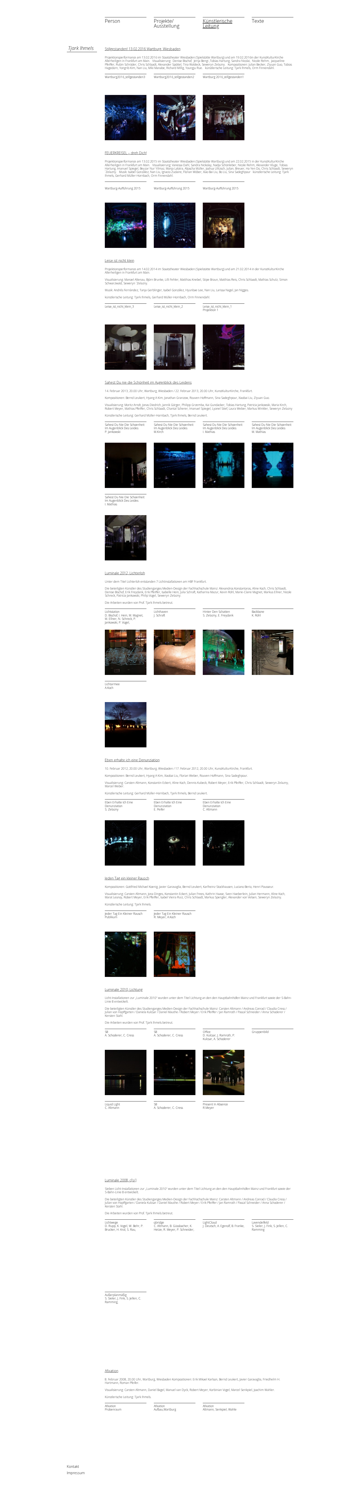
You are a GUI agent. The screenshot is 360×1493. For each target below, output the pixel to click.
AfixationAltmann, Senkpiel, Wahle (220, 1408)
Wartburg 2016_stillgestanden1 (223, 77)
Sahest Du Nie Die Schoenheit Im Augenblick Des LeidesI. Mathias (222, 428)
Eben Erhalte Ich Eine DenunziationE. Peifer (168, 806)
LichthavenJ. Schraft (161, 613)
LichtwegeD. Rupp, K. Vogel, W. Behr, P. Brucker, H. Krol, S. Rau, (124, 1226)
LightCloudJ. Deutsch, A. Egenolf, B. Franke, (223, 1224)
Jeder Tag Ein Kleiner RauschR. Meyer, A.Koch (173, 915)
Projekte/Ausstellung (166, 23)
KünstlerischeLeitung (217, 23)
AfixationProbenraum (113, 1408)
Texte (258, 21)
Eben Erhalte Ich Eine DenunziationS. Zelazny (119, 806)
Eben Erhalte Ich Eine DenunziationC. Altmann (217, 806)
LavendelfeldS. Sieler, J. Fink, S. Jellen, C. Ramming (270, 1226)
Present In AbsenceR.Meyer (215, 1106)
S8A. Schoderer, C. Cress (119, 1033)
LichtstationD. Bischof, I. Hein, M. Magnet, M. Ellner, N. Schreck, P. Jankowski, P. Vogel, (124, 617)
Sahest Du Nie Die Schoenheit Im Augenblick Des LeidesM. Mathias (271, 428)
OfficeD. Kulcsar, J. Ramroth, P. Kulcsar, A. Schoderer (219, 1035)
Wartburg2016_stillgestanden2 (174, 77)
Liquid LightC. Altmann (112, 1106)
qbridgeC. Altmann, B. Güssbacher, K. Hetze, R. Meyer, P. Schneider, (174, 1226)
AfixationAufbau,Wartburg (165, 1408)
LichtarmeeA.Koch (112, 686)
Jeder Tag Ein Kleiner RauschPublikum (124, 915)
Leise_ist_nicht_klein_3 (119, 307)
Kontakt (73, 1466)
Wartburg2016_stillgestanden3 (125, 77)
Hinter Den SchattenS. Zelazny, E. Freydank (218, 613)
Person (112, 21)
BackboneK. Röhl (258, 613)
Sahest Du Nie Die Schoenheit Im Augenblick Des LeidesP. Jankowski (124, 428)
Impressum (76, 1472)
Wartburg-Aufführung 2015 (123, 188)
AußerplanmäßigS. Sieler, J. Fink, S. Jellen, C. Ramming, (123, 1298)
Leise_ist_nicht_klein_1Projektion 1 (217, 308)
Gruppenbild (260, 1032)
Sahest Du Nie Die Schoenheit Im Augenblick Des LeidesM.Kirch (173, 428)
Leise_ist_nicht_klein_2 (168, 307)
